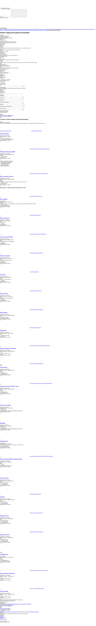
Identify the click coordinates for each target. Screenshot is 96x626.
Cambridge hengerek (78, 29)
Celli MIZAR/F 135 (4, 554)
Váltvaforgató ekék (24, 29)
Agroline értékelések (29, 611)
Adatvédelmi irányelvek (15, 611)
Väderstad (41, 30)
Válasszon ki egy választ (4, 165)
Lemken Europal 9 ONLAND (6, 236)
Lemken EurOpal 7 (4, 478)
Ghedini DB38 (3, 330)
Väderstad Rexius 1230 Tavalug (7, 573)
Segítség (4, 608)
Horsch (21, 30)
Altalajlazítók (58, 29)
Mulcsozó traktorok (39, 29)
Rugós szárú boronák (67, 29)
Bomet (18, 30)
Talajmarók (73, 29)
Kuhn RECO (3, 274)
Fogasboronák (90, 29)
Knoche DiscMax (4, 293)
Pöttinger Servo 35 (4, 515)
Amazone (15, 30)
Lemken (34, 30)
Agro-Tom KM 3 (3, 367)
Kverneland (26, 30)
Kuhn (23, 30)
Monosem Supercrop (5, 218)
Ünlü (44, 30)
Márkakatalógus (36, 611)
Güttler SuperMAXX (4, 133)
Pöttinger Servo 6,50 (4, 534)
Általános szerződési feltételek (5, 611)
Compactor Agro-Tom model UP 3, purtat (9, 386)
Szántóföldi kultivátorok (47, 29)
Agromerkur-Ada (4, 441)
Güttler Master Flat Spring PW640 (7, 151)
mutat (1, 114)
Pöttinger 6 (2, 496)
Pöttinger (37, 30)
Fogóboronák (53, 29)
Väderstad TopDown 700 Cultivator (8, 348)
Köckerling (30, 30)
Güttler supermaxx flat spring (6, 176)
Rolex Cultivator (3, 312)
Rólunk (1, 608)
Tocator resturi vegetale (5, 405)
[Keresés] (19, 13)
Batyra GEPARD (3, 199)
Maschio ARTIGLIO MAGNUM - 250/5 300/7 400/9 (11, 459)
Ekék (62, 29)
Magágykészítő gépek (32, 29)
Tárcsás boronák (14, 29)
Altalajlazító (2, 423)
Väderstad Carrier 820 (5, 255)
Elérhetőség (8, 608)
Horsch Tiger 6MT (4, 591)
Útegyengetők (85, 29)
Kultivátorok (19, 29)
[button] (48, 23)
